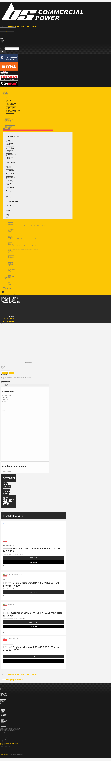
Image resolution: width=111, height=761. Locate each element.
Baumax (4, 378)
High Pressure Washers (20, 377)
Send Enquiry (33, 562)
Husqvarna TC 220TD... (8, 644)
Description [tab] (6, 384)
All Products (12, 377)
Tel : (8, 26)
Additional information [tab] (8, 385)
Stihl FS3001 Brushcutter (8, 545)
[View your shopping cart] (2, 292)
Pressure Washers (28, 377)
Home (12, 311)
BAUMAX (11, 316)
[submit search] (3, 51)
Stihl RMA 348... (6, 609)
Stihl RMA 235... (6, 579)
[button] (27, 88)
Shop (12, 314)
